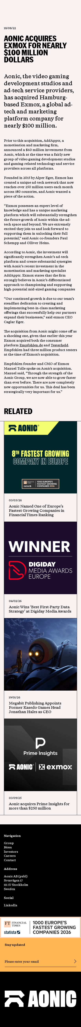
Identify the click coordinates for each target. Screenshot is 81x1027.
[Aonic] (40, 999)
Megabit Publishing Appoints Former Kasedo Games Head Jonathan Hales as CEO (35, 707)
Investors (11, 852)
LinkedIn (10, 905)
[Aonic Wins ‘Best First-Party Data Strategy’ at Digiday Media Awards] (40, 558)
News (8, 847)
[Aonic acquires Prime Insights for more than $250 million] (40, 755)
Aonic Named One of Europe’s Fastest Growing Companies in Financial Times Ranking (36, 510)
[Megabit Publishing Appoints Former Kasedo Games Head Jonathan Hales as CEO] (40, 654)
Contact (10, 860)
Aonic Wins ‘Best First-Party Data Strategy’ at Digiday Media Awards (40, 609)
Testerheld (59, 345)
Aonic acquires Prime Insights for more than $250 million (39, 805)
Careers (10, 856)
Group (9, 843)
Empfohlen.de (31, 345)
